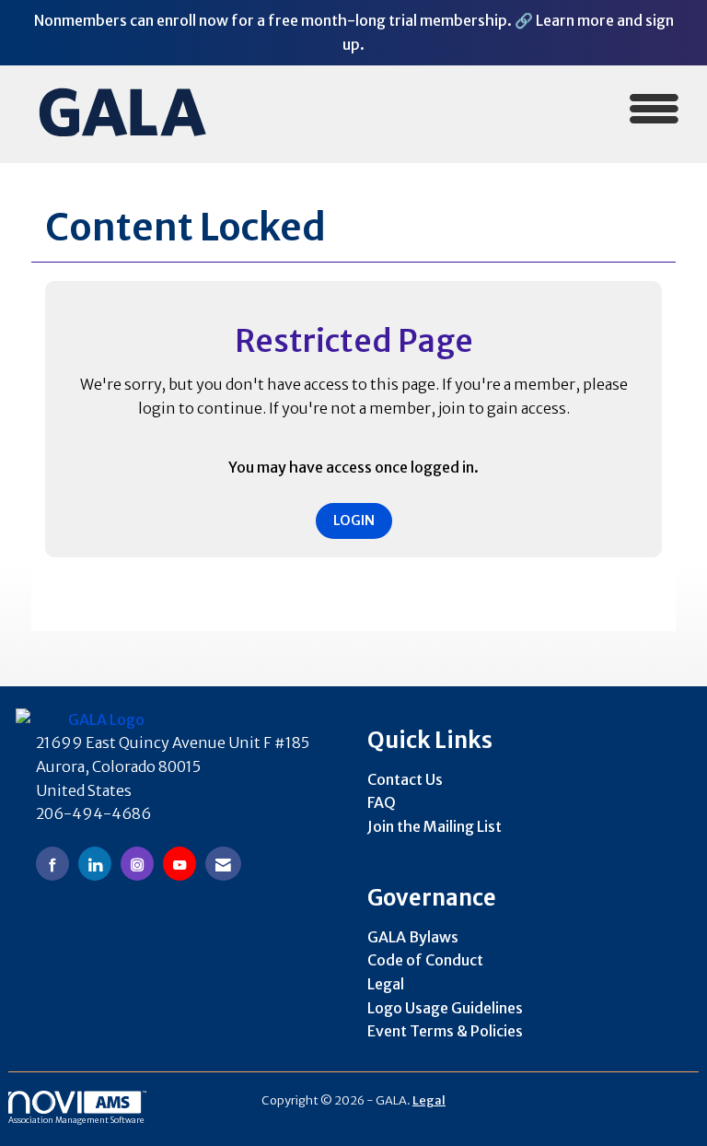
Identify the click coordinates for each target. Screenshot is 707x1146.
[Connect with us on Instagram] (137, 864)
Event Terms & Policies (445, 1031)
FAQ (381, 802)
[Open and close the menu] (463, 111)
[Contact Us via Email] (223, 864)
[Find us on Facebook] (52, 864)
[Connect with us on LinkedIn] (94, 864)
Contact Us (405, 779)
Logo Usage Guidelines (445, 1008)
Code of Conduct (425, 960)
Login (354, 520)
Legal (385, 984)
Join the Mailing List (434, 826)
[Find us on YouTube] (179, 864)
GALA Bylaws (412, 937)
